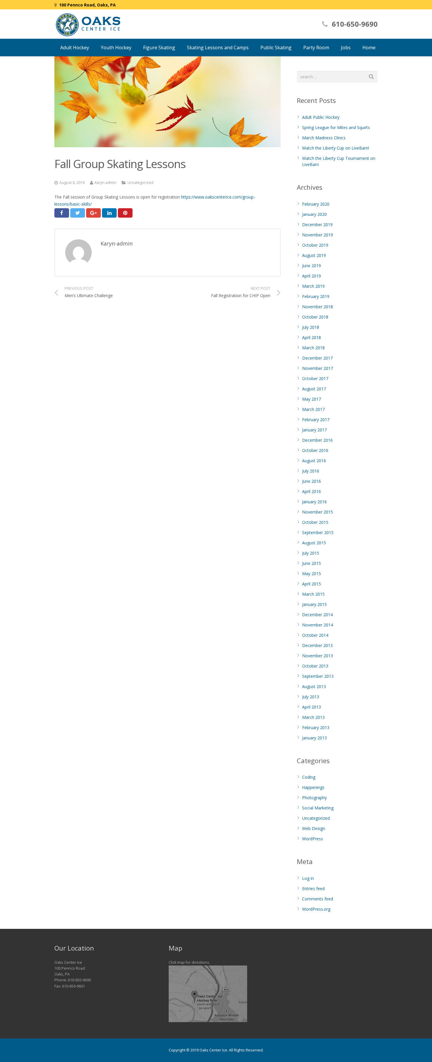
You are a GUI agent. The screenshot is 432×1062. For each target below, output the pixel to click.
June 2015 (311, 563)
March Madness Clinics (324, 137)
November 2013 (317, 655)
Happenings (313, 787)
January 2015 (314, 604)
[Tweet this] (77, 213)
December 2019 (317, 224)
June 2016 (311, 481)
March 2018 (313, 347)
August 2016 (314, 460)
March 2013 (313, 717)
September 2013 (318, 676)
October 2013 (315, 666)
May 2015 (311, 573)
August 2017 (314, 389)
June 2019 (311, 265)
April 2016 (311, 491)
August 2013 (314, 686)
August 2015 (314, 543)
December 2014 (317, 614)
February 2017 (315, 419)
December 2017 (317, 358)
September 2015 (318, 532)
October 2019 (315, 245)
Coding (308, 777)
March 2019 (313, 286)
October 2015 (315, 522)
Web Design (313, 828)
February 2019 (315, 296)
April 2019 (311, 276)
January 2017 (314, 430)
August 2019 (314, 255)
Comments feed (317, 899)
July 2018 (310, 327)
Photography (314, 797)
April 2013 (311, 707)
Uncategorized (140, 182)
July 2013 (310, 696)
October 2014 (315, 635)
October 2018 (315, 317)
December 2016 (317, 440)
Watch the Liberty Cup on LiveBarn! (335, 148)
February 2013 (315, 727)
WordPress (312, 838)
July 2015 (310, 553)
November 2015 (317, 512)
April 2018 (311, 337)
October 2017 (315, 378)
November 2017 (317, 368)
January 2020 (314, 214)
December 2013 (317, 645)
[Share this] (61, 213)
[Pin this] (125, 213)
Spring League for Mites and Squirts (336, 127)
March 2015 (313, 594)
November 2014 (317, 625)
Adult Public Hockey (320, 117)
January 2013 (314, 738)
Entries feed (313, 888)
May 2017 (311, 399)
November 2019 (317, 235)
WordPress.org (316, 909)
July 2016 (310, 471)
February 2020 (315, 204)
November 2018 (317, 306)
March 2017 (313, 409)
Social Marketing (318, 808)
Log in (308, 878)
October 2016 (315, 450)
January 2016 (314, 501)
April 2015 (311, 584)
